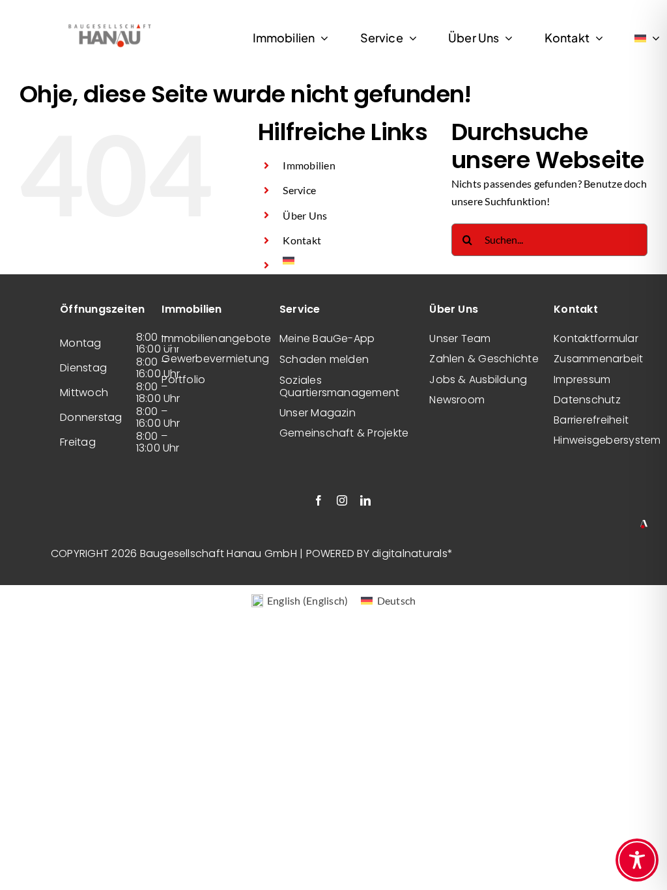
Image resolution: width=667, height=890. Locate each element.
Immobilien (309, 165)
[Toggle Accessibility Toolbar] (637, 860)
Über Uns (305, 215)
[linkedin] (365, 500)
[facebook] (318, 500)
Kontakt (302, 240)
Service (299, 190)
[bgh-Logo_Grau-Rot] (109, 25)
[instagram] (342, 500)
